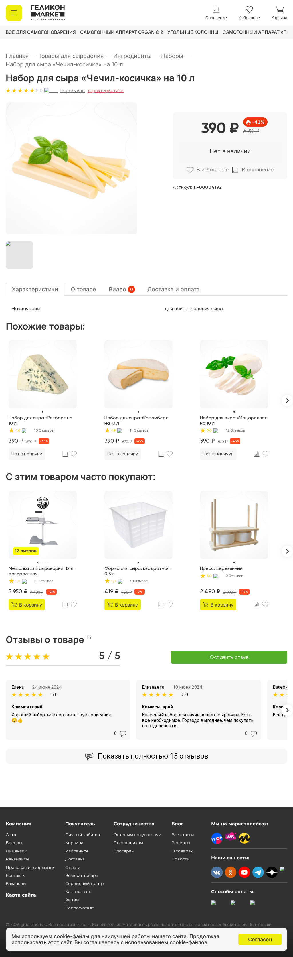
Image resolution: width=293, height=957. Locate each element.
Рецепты (180, 842)
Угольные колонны (192, 32)
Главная (21, 56)
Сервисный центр (84, 883)
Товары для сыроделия (74, 56)
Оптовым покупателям (137, 834)
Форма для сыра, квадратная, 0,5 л (137, 571)
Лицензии (16, 851)
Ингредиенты (136, 56)
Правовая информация (30, 867)
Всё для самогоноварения (41, 32)
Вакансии (16, 883)
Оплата (72, 867)
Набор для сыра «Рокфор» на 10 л (40, 421)
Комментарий (26, 707)
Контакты (15, 875)
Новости (180, 859)
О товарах (182, 851)
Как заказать (78, 891)
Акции (72, 899)
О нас (11, 834)
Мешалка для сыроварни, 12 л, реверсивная (41, 571)
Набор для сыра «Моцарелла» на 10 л (233, 421)
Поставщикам (128, 842)
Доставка (75, 859)
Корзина (74, 842)
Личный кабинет (82, 834)
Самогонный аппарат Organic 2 (121, 32)
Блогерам (124, 851)
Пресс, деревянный (221, 568)
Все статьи (182, 834)
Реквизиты (17, 859)
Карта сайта (21, 895)
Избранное (77, 851)
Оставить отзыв (229, 657)
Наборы (176, 56)
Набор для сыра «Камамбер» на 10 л (136, 421)
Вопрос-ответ (79, 908)
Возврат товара (81, 875)
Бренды (14, 842)
